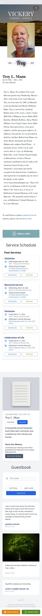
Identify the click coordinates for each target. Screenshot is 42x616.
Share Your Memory (14, 456)
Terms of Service (27, 606)
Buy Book (22, 422)
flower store (26, 218)
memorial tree (28, 215)
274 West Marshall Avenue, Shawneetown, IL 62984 (18, 269)
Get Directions (12, 275)
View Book (10, 422)
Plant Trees (29, 275)
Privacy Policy (15, 606)
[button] (21, 547)
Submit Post (21, 493)
